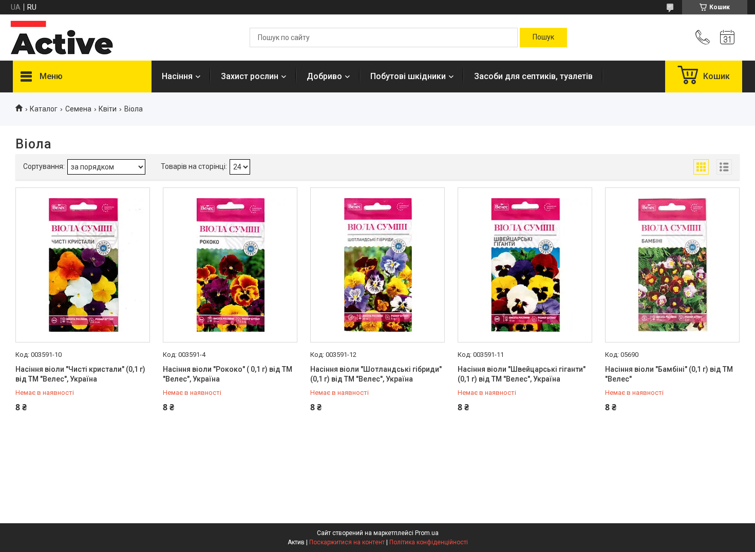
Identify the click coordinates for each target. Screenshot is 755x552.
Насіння (177, 76)
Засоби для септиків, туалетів (533, 76)
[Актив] (61, 37)
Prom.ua (427, 533)
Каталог (44, 109)
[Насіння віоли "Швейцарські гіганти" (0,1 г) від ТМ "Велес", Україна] (525, 264)
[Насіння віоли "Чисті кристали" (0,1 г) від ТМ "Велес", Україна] (82, 264)
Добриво (324, 76)
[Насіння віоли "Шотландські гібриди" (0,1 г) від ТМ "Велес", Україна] (377, 264)
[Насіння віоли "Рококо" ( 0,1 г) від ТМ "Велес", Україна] (230, 264)
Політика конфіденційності (428, 542)
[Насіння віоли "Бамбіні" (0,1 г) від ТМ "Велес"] (672, 264)
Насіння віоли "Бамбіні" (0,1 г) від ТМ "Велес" (669, 374)
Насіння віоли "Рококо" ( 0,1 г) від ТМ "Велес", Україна (227, 374)
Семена (78, 109)
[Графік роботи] (727, 37)
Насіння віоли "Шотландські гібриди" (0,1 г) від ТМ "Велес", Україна (376, 374)
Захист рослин (249, 76)
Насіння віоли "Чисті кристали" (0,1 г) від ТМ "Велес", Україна (80, 374)
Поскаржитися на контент (347, 542)
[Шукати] (543, 37)
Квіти (108, 109)
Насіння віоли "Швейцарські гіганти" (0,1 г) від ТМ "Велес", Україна (522, 374)
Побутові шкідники (408, 76)
